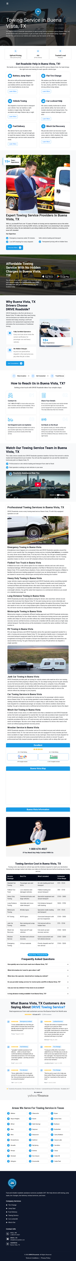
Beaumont (35, 1134)
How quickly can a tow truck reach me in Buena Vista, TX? (28, 964)
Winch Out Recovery (55, 126)
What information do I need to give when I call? (24, 970)
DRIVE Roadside (34, 1254)
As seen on (38, 1092)
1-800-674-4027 (15, 403)
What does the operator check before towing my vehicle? (28, 976)
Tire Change (12, 1205)
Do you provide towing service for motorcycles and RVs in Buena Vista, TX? (34, 982)
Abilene (13, 1113)
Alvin (12, 1134)
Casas (56, 1150)
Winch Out (11, 1222)
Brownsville (35, 1161)
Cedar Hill (57, 1156)
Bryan (56, 1113)
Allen (12, 1129)
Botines (34, 1150)
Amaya (13, 1150)
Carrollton (57, 1145)
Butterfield (57, 1129)
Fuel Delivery (19, 126)
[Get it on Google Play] (63, 276)
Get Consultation (13, 363)
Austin (34, 1118)
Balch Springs (36, 1124)
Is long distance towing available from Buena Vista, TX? (27, 994)
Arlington (13, 1161)
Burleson (57, 1124)
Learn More (12, 91)
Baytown (35, 1129)
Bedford (34, 1140)
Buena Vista (57, 1118)
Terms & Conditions (32, 1258)
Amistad (13, 1156)
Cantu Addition (58, 1134)
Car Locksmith (13, 1219)
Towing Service (13, 1215)
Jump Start (11, 1208)
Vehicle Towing (20, 101)
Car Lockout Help (54, 101)
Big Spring (35, 1145)
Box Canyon (35, 1156)
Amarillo (13, 1145)
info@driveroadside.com (17, 1240)
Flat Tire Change (53, 76)
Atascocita (35, 1113)
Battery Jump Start (22, 76)
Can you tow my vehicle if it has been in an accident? (26, 988)
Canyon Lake (58, 1140)
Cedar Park (57, 1161)
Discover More (13, 247)
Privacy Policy (45, 1258)
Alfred (12, 1124)
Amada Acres (15, 1140)
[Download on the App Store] (47, 276)
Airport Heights (15, 1118)
